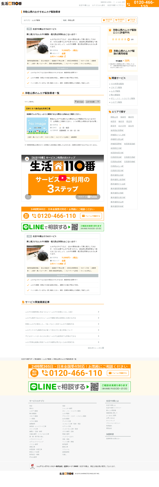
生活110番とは (84, 5)
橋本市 (131, 117)
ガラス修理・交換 (68, 431)
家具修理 (65, 444)
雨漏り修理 (65, 434)
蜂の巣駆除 (115, 95)
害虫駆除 (37, 359)
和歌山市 (114, 117)
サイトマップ (110, 420)
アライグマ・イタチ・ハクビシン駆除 (74, 416)
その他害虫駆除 (117, 84)
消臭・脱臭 (65, 439)
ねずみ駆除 (65, 418)
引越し (64, 454)
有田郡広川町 (116, 148)
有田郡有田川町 (117, 153)
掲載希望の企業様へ (106, 2)
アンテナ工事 (66, 421)
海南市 (123, 117)
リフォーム (65, 449)
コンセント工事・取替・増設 (71, 424)
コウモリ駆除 (33, 421)
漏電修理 (32, 424)
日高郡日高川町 (117, 170)
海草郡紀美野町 (117, 130)
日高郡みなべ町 (117, 166)
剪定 (30, 406)
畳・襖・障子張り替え (36, 436)
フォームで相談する (92, 216)
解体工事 (65, 447)
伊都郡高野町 (116, 144)
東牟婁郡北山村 (117, 202)
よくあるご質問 (120, 2)
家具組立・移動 (34, 454)
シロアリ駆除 (116, 102)
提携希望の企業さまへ (113, 438)
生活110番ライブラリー (116, 5)
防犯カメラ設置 (34, 452)
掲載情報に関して (111, 413)
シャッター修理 (67, 408)
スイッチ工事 (33, 429)
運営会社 (109, 428)
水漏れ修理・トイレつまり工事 (39, 434)
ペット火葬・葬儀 (68, 442)
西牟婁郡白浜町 (117, 175)
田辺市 (129, 121)
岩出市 (131, 126)
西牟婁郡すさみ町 (118, 184)
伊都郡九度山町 (117, 139)
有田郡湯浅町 (129, 144)
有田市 (113, 121)
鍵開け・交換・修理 (35, 431)
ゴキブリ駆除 (116, 87)
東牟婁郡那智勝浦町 (119, 188)
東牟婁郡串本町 (117, 206)
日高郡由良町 (116, 161)
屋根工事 (32, 447)
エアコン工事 (66, 426)
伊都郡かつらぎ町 (118, 135)
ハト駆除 (32, 418)
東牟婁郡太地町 (117, 193)
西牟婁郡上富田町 (118, 179)
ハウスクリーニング (35, 439)
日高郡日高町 (129, 157)
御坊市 (121, 121)
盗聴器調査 (65, 452)
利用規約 (109, 426)
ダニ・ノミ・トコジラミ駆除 (123, 98)
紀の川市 (122, 126)
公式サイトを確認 (56, 56)
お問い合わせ (110, 418)
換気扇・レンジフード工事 (37, 426)
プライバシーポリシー (113, 423)
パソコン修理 (33, 444)
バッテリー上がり (68, 436)
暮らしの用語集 (111, 410)
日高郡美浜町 (116, 157)
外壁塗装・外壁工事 (35, 449)
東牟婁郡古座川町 (118, 197)
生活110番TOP (26, 359)
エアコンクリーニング (36, 442)
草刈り (31, 408)
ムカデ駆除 (115, 91)
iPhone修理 (33, 457)
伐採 (63, 406)
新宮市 (113, 126)
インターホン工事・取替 (70, 429)
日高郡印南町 (129, 161)
